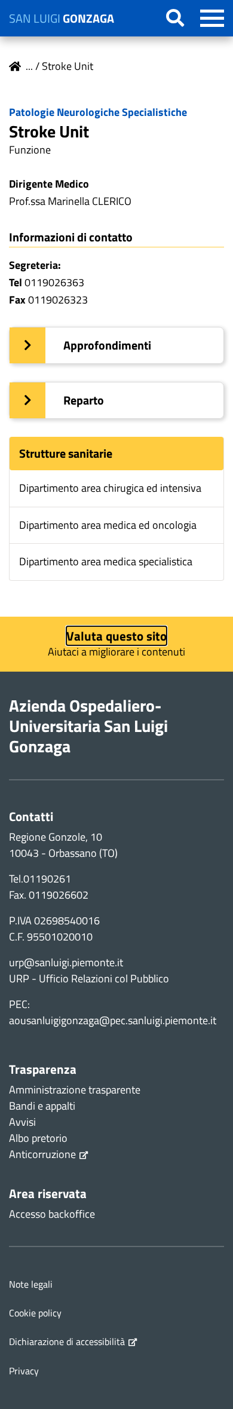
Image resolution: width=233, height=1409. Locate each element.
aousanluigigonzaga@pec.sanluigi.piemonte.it (112, 1020)
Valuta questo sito (116, 635)
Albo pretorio (38, 1138)
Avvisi (22, 1122)
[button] (116, 345)
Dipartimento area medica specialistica (105, 561)
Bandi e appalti (42, 1106)
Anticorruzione (42, 1154)
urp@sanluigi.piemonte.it (66, 962)
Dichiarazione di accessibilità (67, 1341)
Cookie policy (35, 1313)
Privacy (24, 1371)
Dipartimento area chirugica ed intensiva (110, 488)
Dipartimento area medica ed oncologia (108, 525)
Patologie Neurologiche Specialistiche (98, 112)
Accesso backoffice (52, 1214)
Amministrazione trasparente (74, 1090)
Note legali (31, 1284)
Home (15, 66)
